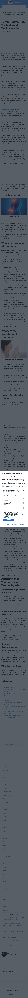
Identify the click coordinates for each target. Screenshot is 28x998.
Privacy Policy (21, 524)
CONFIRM (8, 519)
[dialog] (14, 499)
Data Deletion (6, 524)
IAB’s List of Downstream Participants (15, 491)
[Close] (25, 473)
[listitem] (14, 495)
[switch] (23, 498)
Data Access (14, 524)
